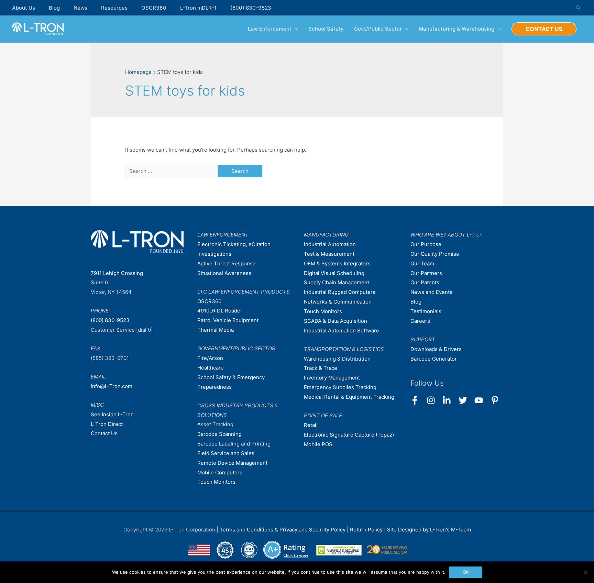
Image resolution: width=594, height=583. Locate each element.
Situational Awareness (224, 273)
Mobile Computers (219, 472)
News (80, 7)
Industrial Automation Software (341, 330)
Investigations (214, 254)
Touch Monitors (216, 481)
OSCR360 (153, 7)
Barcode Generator (433, 358)
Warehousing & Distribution (337, 358)
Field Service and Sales (225, 453)
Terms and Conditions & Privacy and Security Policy (282, 529)
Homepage (138, 72)
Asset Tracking (215, 424)
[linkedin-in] (449, 400)
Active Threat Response (226, 263)
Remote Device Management (232, 463)
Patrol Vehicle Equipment (227, 320)
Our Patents (424, 282)
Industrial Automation (330, 244)
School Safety (326, 28)
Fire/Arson (210, 358)
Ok (466, 572)
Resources (114, 7)
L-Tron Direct (107, 424)
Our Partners (426, 273)
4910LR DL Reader (219, 310)
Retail (311, 425)
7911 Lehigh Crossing (117, 273)
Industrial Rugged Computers (339, 292)
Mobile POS (318, 444)
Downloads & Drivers (436, 349)
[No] (585, 572)
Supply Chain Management (336, 282)
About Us (23, 7)
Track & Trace (320, 368)
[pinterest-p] (496, 400)
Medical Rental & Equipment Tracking (349, 397)
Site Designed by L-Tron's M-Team (429, 529)
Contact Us (104, 433)
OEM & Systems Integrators (337, 263)
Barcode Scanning (219, 434)
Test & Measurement (329, 254)
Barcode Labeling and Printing (234, 443)
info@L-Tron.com (111, 386)
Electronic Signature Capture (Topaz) (349, 434)
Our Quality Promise (434, 254)
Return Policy (367, 529)
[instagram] (434, 400)
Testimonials (425, 311)
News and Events (431, 292)
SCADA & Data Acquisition (335, 321)
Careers (420, 321)
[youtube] (481, 400)
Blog (54, 7)
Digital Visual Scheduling (334, 273)
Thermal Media (215, 330)
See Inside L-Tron (112, 414)
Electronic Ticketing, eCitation (234, 244)
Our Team (422, 263)
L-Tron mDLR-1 (198, 7)
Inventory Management (332, 377)
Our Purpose (425, 244)
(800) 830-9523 (250, 7)
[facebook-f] (417, 400)
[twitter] (466, 400)
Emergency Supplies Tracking (340, 387)
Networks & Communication (338, 301)
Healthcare (210, 367)
